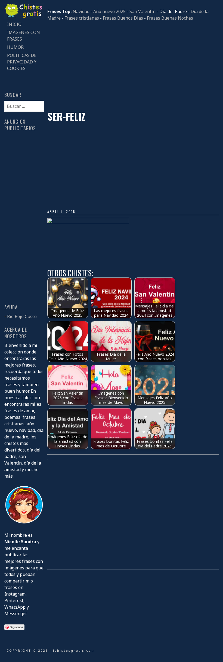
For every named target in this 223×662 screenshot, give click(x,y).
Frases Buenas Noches (170, 18)
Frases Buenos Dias (123, 18)
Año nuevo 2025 (109, 11)
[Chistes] (24, 17)
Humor (15, 47)
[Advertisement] (133, 66)
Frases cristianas (81, 18)
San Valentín (142, 11)
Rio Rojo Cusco (22, 316)
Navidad (81, 11)
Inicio (14, 24)
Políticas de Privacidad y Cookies (21, 61)
